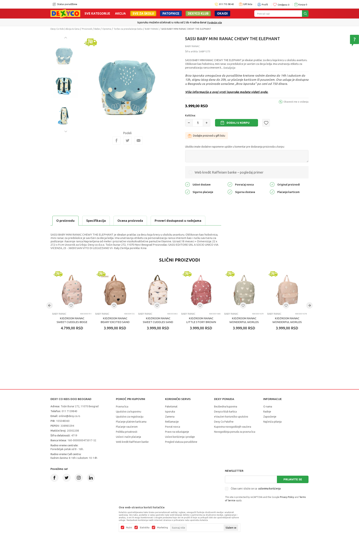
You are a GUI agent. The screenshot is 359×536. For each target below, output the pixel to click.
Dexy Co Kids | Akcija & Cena (64, 29)
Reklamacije (172, 421)
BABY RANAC (152, 29)
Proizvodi (87, 29)
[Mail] (138, 140)
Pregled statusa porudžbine (181, 441)
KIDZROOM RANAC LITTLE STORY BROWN (201, 320)
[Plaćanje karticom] (272, 191)
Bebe (97, 29)
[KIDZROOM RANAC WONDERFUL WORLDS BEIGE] (287, 290)
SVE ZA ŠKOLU (143, 13)
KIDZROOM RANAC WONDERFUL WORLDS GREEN (244, 322)
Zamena (169, 416)
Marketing (162, 527)
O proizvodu (65, 220)
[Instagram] (78, 477)
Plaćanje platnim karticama (131, 421)
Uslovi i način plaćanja (128, 436)
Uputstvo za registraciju (129, 416)
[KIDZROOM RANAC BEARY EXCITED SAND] (115, 290)
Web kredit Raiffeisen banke (132, 441)
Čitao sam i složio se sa (256, 488)
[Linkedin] (91, 477)
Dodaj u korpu (238, 122)
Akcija (120, 13)
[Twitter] (66, 477)
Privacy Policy (287, 497)
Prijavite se (292, 479)
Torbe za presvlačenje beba (127, 29)
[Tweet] (127, 140)
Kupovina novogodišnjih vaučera (232, 426)
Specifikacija (96, 220)
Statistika (144, 527)
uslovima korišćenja (269, 488)
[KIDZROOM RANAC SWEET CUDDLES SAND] (158, 290)
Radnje (267, 411)
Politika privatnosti (126, 431)
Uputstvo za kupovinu (128, 411)
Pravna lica (122, 406)
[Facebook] (116, 140)
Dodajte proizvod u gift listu (209, 135)
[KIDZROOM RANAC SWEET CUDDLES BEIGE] (72, 290)
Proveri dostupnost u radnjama (178, 220)
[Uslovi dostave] (187, 184)
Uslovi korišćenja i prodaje (180, 436)
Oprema (106, 29)
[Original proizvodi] (272, 184)
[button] (266, 122)
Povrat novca (172, 426)
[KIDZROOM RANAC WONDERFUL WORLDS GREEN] (244, 290)
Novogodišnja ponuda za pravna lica (234, 431)
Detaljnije (229, 67)
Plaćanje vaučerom (127, 426)
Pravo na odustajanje (177, 431)
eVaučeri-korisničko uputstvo (231, 416)
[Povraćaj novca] (230, 184)
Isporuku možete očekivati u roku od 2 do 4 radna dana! (171, 22)
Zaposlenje (269, 416)
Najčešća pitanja (272, 421)
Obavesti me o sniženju (296, 101)
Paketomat (171, 406)
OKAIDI (222, 13)
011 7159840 (69, 411)
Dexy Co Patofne (224, 421)
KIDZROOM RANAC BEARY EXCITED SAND (115, 320)
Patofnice (170, 13)
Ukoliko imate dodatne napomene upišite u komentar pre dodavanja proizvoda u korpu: (235, 146)
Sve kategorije (97, 13)
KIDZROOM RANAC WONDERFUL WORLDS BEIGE (287, 322)
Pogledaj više (214, 22)
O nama (267, 406)
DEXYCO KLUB (198, 13)
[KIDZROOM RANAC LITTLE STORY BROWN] (201, 290)
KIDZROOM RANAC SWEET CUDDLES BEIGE (72, 320)
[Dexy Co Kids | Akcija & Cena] (65, 13)
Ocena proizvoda (130, 220)
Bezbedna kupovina (225, 406)
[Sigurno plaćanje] (187, 191)
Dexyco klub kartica (225, 411)
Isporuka (170, 411)
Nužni (129, 527)
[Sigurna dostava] (230, 191)
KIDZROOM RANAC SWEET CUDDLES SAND (158, 320)
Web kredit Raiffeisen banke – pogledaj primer (229, 172)
